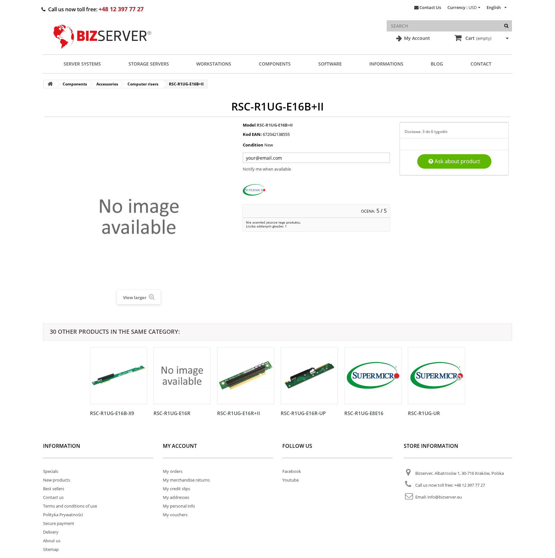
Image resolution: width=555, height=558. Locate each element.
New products (56, 480)
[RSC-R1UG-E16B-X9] (118, 375)
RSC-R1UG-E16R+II (238, 413)
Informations (386, 64)
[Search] (506, 25)
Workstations (213, 64)
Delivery (50, 532)
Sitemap (51, 549)
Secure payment (58, 523)
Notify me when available (267, 169)
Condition (253, 145)
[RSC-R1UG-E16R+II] (245, 375)
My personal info (179, 506)
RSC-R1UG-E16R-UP (303, 413)
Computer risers (143, 84)
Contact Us (430, 7)
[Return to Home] (50, 84)
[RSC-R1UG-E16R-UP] (309, 375)
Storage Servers (148, 64)
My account (180, 445)
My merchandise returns (186, 480)
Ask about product (456, 161)
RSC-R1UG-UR (424, 413)
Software (330, 64)
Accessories (107, 84)
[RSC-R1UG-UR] (436, 375)
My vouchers (175, 515)
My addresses (176, 497)
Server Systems (82, 64)
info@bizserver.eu (444, 497)
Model (249, 125)
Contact (481, 64)
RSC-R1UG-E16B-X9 (112, 413)
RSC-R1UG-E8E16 (363, 413)
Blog (437, 64)
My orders (172, 471)
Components (275, 64)
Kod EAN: (252, 134)
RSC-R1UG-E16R (172, 413)
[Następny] (458, 377)
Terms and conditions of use (70, 506)
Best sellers (53, 489)
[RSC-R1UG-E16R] (182, 375)
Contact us (53, 497)
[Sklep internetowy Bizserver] (102, 51)
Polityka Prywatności (63, 515)
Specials (50, 471)
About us (51, 541)
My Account (416, 38)
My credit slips (176, 489)
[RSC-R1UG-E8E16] (372, 375)
